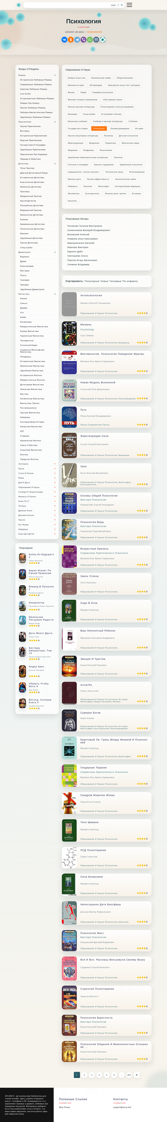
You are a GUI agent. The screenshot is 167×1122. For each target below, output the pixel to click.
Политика (108, 136)
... (122, 1075)
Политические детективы (32, 229)
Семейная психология (102, 92)
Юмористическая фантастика (34, 327)
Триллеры (25, 191)
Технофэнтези (27, 341)
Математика (73, 193)
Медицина (73, 150)
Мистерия (24, 271)
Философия (103, 186)
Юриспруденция (75, 143)
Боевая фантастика (29, 331)
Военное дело (74, 179)
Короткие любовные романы (33, 89)
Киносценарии (27, 266)
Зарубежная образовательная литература (88, 157)
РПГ (22, 431)
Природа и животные (30, 159)
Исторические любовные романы (36, 80)
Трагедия (24, 285)
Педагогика (110, 143)
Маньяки (24, 233)
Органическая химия (101, 78)
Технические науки (114, 172)
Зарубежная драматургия (32, 289)
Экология (87, 186)
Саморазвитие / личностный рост (84, 172)
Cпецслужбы (89, 114)
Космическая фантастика (32, 399)
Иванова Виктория (77, 247)
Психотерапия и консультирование (117, 107)
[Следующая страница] (137, 1075)
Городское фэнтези (29, 459)
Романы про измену (29, 103)
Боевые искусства (76, 78)
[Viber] (83, 40)
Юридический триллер (31, 196)
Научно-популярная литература (83, 136)
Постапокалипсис (28, 408)
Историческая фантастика (32, 361)
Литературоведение (120, 128)
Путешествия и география (32, 145)
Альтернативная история (32, 422)
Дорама (23, 308)
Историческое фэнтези (31, 375)
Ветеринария (96, 85)
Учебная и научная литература (108, 121)
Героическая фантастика (32, 336)
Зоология (118, 157)
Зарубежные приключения (32, 150)
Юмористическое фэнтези (32, 380)
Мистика (24, 394)
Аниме (23, 317)
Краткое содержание (104, 165)
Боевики (24, 219)
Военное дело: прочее (115, 193)
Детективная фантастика (32, 385)
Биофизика (88, 150)
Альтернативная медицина (127, 186)
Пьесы (23, 275)
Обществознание (125, 78)
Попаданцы (25, 357)
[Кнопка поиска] (122, 5)
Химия (83, 92)
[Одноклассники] (71, 40)
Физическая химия (130, 143)
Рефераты (73, 186)
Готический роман (28, 345)
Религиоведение (137, 172)
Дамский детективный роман (34, 173)
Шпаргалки (94, 143)
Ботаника (136, 193)
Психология (99, 128)
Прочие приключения (30, 126)
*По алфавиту (130, 281)
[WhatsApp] (90, 40)
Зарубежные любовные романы (35, 117)
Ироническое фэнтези (30, 441)
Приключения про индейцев (33, 154)
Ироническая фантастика (32, 366)
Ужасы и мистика (28, 445)
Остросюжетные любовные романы (37, 98)
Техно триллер (27, 168)
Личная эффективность (98, 179)
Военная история (76, 85)
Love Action (25, 94)
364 (129, 1075)
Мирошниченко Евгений (80, 243)
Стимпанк (24, 436)
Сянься (23, 303)
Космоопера (26, 322)
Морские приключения (31, 140)
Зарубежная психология (131, 165)
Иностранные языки (112, 100)
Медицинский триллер (31, 210)
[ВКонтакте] (64, 40)
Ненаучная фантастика (31, 427)
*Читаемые (115, 281)
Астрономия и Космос (111, 114)
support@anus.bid (122, 1107)
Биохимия (72, 114)
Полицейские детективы (32, 205)
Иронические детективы (31, 215)
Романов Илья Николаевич (82, 239)
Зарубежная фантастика (31, 371)
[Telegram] (77, 40)
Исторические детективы (32, 177)
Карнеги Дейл (75, 251)
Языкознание (106, 150)
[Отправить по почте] (96, 40)
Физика (71, 92)
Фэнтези (24, 455)
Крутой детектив (28, 201)
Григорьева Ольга (77, 256)
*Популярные (91, 281)
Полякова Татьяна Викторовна (84, 226)
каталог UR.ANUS (74, 32)
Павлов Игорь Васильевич (82, 260)
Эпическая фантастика (31, 389)
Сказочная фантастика (31, 450)
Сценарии (24, 280)
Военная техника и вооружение (82, 100)
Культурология (92, 193)
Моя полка (64, 1107)
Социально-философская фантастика (32, 351)
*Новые (104, 281)
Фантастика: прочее (29, 403)
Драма (23, 261)
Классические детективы (32, 182)
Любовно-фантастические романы (36, 112)
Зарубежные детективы (31, 238)
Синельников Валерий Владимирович (88, 230)
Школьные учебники (77, 121)
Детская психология (128, 136)
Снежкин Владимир (78, 264)
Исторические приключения (33, 136)
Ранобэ (23, 298)
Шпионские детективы (30, 187)
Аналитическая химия (125, 179)
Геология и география (78, 165)
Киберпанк (25, 417)
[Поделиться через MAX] (103, 40)
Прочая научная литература (81, 107)
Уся (22, 312)
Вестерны (24, 131)
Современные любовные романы (36, 84)
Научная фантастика (30, 413)
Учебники (133, 121)
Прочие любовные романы (33, 108)
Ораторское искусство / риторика (124, 85)
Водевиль (24, 257)
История (139, 128)
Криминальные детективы (32, 224)
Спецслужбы (26, 247)
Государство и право (78, 128)
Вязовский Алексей (78, 234)
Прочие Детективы (29, 243)
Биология (72, 201)
